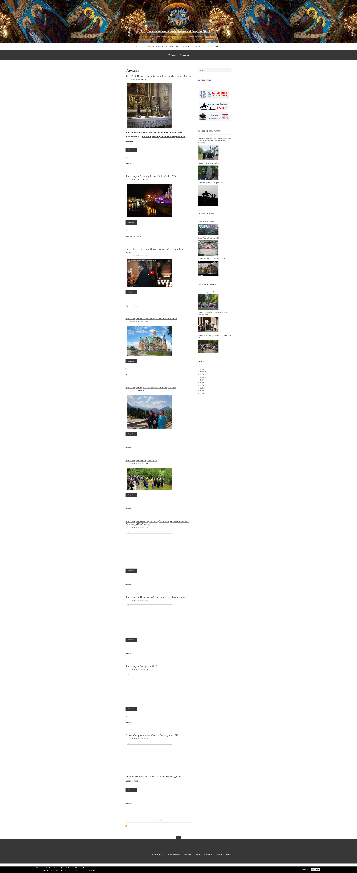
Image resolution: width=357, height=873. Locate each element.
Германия (129, 163)
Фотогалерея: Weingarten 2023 (208, 163)
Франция (129, 236)
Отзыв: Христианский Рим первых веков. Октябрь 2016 (213, 313)
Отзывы (186, 47)
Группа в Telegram (174, 854)
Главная (139, 47)
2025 (201, 372)
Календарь (174, 47)
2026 (201, 369)
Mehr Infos (92, 871)
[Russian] (199, 80)
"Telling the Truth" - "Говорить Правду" (212, 258)
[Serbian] (209, 80)
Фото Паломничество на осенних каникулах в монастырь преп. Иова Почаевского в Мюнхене (214, 140)
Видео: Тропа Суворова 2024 (208, 238)
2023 (201, 377)
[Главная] (178, 18)
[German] (204, 80)
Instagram (187, 854)
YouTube (197, 854)
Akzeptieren (304, 869)
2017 (201, 393)
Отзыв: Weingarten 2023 (206, 292)
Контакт (218, 47)
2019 (201, 388)
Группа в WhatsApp (158, 854)
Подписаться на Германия (126, 826)
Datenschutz (208, 854)
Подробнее (132, 150)
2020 (201, 385)
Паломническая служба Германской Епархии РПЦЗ (178, 31)
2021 (201, 382)
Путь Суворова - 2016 (206, 221)
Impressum (219, 854)
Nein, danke (315, 869)
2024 (201, 374)
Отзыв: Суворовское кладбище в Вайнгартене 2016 (214, 336)
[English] (202, 80)
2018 (201, 390)
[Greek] (207, 80)
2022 (201, 380)
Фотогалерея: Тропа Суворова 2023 (210, 183)
